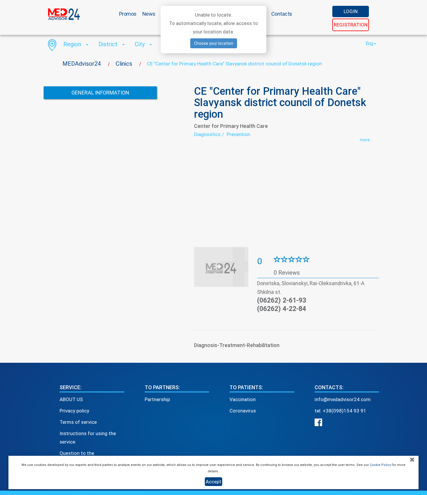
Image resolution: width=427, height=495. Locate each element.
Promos (128, 14)
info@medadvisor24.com (343, 399)
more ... (366, 139)
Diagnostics (207, 134)
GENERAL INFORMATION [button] (100, 93)
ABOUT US (71, 399)
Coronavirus (242, 411)
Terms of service (78, 422)
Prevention (238, 134)
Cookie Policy (380, 465)
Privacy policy (74, 411)
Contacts (281, 14)
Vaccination (242, 399)
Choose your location (213, 43)
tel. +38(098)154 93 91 (340, 411)
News (148, 14)
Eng (369, 43)
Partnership (157, 399)
